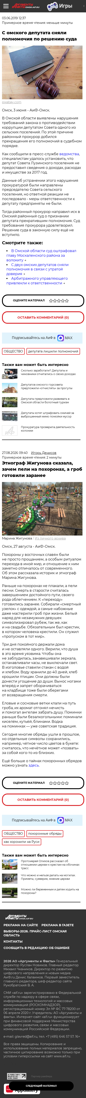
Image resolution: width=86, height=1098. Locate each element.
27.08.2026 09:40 (15, 453)
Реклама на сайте (21, 925)
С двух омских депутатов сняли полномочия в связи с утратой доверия (37, 269)
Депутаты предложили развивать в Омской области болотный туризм (45, 400)
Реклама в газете (57, 925)
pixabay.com (11, 102)
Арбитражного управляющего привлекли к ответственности (37, 280)
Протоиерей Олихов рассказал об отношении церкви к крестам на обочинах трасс (50, 864)
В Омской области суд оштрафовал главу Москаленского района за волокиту (41, 255)
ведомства (69, 154)
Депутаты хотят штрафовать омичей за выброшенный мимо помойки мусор (47, 414)
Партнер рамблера (41, 1076)
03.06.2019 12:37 (14, 18)
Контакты (13, 941)
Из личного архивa (50, 538)
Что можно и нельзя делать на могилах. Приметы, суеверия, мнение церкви (48, 877)
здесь (33, 765)
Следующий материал (41, 1086)
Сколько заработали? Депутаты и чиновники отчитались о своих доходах (48, 372)
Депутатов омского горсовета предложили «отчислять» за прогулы (46, 386)
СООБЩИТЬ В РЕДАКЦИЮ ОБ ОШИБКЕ (36, 948)
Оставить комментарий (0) (43, 317)
